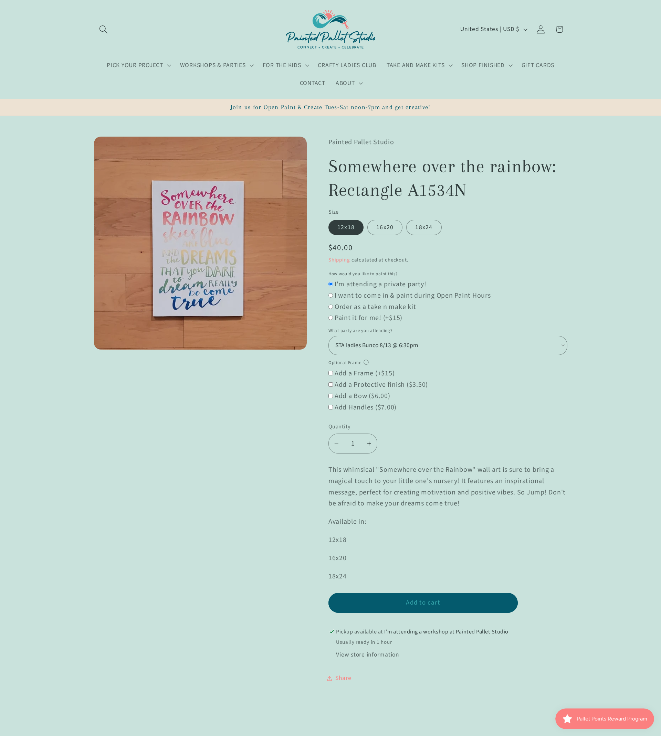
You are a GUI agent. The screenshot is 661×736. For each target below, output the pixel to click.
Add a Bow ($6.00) (362, 396)
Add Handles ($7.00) (366, 407)
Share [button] (343, 678)
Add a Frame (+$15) (365, 373)
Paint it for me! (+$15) (368, 318)
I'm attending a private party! (381, 284)
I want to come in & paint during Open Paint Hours (413, 295)
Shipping (339, 260)
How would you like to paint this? (363, 274)
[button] (103, 29)
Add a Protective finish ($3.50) (381, 385)
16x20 (385, 227)
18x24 (423, 227)
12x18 (346, 227)
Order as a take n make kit (375, 307)
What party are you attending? (360, 331)
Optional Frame (344, 363)
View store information (367, 654)
